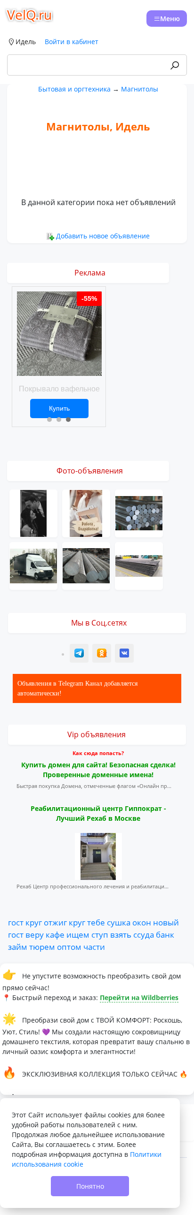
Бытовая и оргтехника (74, 88)
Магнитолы (139, 88)
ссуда (143, 934)
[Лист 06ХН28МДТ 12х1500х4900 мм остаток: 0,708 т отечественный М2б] (139, 564)
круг (33, 922)
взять (120, 934)
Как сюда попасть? (98, 753)
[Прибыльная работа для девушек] (86, 512)
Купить (59, 408)
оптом (69, 946)
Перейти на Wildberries (139, 997)
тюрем (42, 946)
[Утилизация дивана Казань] (33, 564)
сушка (118, 922)
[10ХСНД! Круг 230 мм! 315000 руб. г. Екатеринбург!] (139, 512)
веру (34, 934)
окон (141, 922)
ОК (102, 654)
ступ (99, 934)
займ (17, 946)
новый (166, 922)
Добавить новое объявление (103, 235)
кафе (55, 934)
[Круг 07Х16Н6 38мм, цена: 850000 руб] (86, 564)
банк (165, 934)
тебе (96, 922)
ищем (77, 934)
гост (16, 922)
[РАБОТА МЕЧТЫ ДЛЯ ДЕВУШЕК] (33, 512)
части (94, 946)
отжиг (55, 922)
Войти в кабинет (71, 41)
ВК (125, 654)
